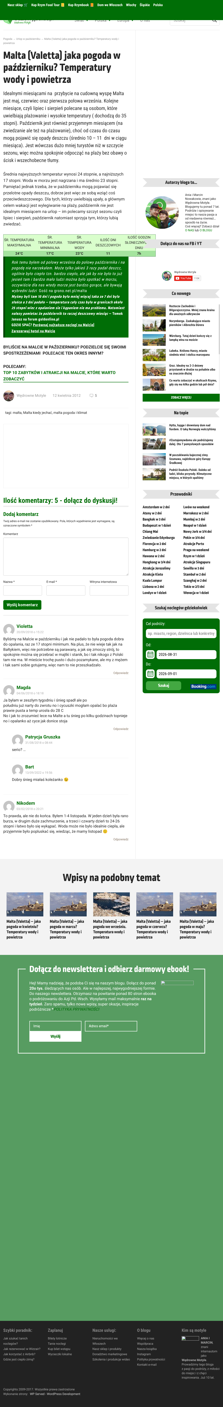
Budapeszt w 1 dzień (157, 526)
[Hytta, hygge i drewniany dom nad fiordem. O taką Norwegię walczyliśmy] (154, 431)
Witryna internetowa (103, 582)
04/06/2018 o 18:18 (30, 693)
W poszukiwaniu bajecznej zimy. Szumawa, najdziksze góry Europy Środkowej (189, 459)
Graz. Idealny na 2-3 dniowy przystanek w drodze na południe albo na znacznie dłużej (192, 369)
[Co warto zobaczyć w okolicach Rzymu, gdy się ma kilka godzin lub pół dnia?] (154, 386)
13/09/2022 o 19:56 (38, 773)
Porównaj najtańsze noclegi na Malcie (63, 325)
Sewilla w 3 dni (193, 568)
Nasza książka (147, 1349)
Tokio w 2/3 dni (193, 587)
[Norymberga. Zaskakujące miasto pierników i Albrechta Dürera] (154, 328)
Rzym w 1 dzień (194, 556)
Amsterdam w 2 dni (156, 507)
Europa (123, 20)
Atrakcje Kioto (153, 574)
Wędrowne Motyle (31, 396)
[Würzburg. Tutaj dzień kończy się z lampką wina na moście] (154, 340)
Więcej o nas (145, 1338)
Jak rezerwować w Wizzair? (22, 1349)
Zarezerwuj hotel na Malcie (33, 331)
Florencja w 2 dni (154, 544)
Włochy (130, 5)
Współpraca (145, 1344)
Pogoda (7, 38)
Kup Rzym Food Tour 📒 (47, 5)
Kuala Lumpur (152, 581)
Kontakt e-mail (147, 1365)
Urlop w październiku (28, 38)
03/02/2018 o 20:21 (30, 809)
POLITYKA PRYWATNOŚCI (76, 1009)
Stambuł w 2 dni (194, 574)
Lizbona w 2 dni (153, 587)
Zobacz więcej (181, 397)
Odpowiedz (120, 673)
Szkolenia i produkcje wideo (111, 1359)
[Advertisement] (66, 456)
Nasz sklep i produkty (107, 1349)
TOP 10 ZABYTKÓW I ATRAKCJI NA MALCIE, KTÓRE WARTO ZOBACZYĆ (59, 375)
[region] (57, 1375)
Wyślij (55, 1036)
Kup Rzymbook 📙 (80, 5)
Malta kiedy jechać (37, 413)
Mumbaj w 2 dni (194, 519)
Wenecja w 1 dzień (196, 593)
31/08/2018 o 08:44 (38, 743)
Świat (79, 20)
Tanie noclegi (57, 1344)
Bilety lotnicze (57, 1338)
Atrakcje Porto (193, 544)
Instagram (144, 1354)
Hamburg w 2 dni (154, 550)
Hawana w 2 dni (154, 556)
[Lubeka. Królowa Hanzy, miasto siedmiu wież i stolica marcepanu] (154, 357)
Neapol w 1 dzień (194, 526)
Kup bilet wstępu (59, 1349)
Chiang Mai (150, 532)
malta (17, 413)
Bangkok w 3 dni (154, 519)
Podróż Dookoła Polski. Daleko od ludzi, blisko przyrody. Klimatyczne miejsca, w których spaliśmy (190, 474)
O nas (145, 20)
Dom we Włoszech (109, 5)
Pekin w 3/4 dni (194, 538)
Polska (157, 5)
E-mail (51, 582)
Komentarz (10, 534)
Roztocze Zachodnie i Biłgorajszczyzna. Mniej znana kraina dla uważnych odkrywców (192, 310)
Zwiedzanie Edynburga (159, 538)
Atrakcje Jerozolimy (157, 568)
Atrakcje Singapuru (196, 562)
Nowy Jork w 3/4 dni (197, 532)
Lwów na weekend (196, 507)
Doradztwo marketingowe (110, 1354)
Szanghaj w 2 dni (195, 581)
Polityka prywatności (151, 1359)
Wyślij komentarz (22, 605)
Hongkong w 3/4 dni (157, 562)
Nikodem (26, 803)
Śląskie (144, 5)
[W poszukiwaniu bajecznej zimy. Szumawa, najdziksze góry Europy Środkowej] (154, 460)
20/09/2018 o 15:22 (30, 632)
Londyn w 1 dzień (154, 593)
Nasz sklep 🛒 (17, 5)
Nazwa (9, 582)
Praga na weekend (196, 550)
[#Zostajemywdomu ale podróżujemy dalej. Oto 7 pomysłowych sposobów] (154, 443)
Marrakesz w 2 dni (196, 513)
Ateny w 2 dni (152, 513)
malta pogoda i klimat (70, 413)
